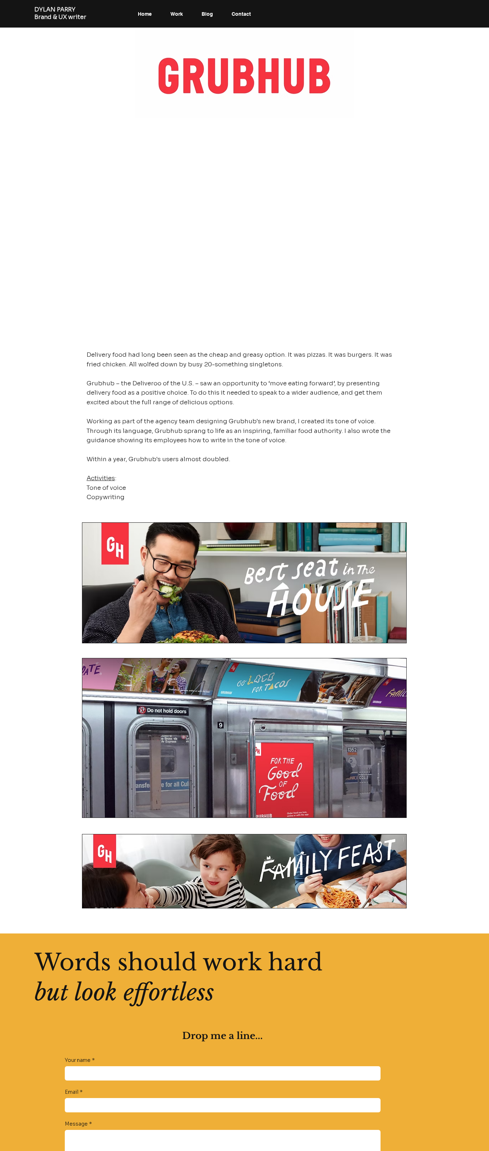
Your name (80, 1060)
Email (74, 1092)
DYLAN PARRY (55, 9)
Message (78, 1124)
